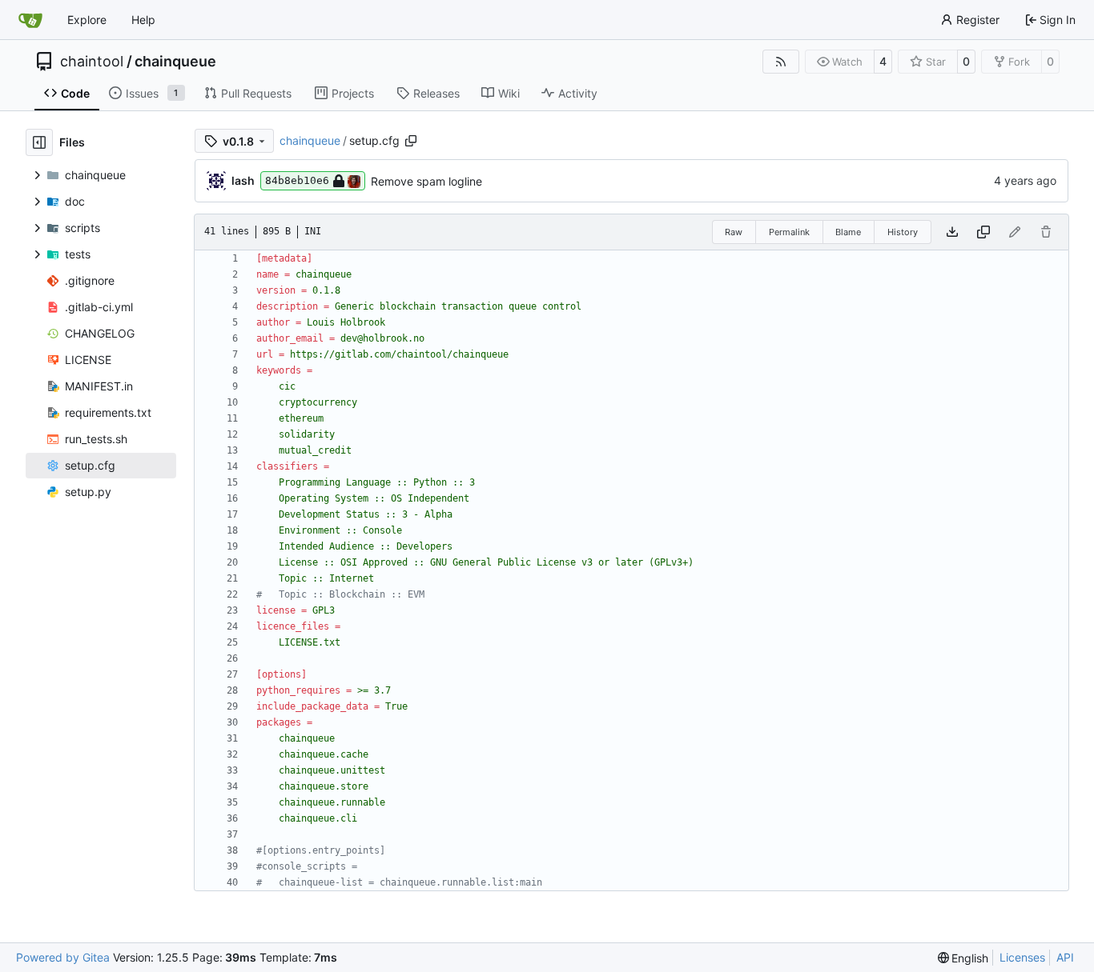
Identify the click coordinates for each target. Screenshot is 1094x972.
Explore (87, 19)
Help (143, 19)
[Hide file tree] (39, 142)
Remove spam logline (426, 181)
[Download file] (952, 232)
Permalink (789, 232)
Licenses (1022, 957)
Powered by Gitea (63, 957)
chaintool (91, 62)
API (1065, 957)
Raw (733, 232)
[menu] (963, 958)
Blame (848, 232)
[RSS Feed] (780, 62)
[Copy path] (410, 140)
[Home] (30, 20)
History (902, 232)
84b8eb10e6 (297, 180)
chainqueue (175, 62)
